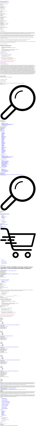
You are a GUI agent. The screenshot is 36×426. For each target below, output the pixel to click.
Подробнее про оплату (5, 297)
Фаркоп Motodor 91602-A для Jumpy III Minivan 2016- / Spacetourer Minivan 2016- (9, 324)
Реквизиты (3, 413)
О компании (13, 174)
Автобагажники (2, 128)
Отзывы (3, 281)
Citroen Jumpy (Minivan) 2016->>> (13, 270)
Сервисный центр (20, 174)
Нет (2, 4)
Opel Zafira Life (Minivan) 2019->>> (4, 270)
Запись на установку (2, 127)
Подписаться (2, 424)
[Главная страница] (0, 264)
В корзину (2, 332)
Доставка (9, 174)
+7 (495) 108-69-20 (5, 224)
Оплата (11, 174)
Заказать (1, 15)
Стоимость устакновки (3, 172)
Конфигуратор (2, 174)
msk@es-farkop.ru (2, 223)
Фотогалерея (16, 174)
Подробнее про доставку (3, 62)
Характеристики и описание (5, 280)
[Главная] (1, 83)
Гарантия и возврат (4, 216)
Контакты (6, 174)
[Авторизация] (0, 225)
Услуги (7, 213)
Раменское (4, 222)
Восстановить (2, 18)
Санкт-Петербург (5, 221)
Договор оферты (13, 425)
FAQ (4, 174)
